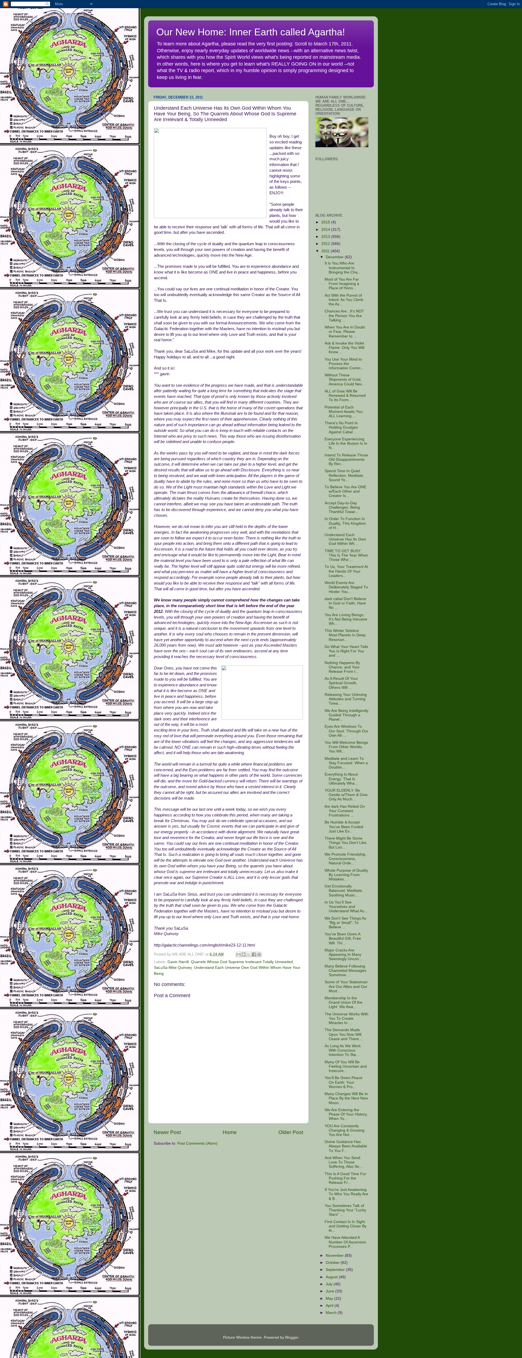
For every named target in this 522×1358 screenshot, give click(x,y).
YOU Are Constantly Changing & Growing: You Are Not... (345, 1130)
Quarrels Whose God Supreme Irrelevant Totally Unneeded (242, 962)
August (332, 1277)
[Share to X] (248, 954)
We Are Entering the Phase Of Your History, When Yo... (346, 1114)
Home (230, 1132)
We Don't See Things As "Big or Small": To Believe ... (345, 922)
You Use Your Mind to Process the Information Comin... (344, 363)
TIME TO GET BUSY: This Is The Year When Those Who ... (346, 555)
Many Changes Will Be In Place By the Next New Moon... (346, 1098)
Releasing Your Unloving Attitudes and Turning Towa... (346, 699)
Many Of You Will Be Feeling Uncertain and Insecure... (346, 1066)
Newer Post (167, 1132)
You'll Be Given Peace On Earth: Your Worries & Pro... (343, 1082)
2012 (326, 244)
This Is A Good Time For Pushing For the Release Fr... (345, 1178)
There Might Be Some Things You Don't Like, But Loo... (346, 842)
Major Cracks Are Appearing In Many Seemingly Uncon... (343, 954)
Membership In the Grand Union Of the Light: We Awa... (343, 1002)
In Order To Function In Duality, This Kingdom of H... (345, 523)
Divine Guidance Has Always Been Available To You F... (346, 1146)
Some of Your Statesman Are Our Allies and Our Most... (346, 986)
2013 (326, 237)
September (336, 1270)
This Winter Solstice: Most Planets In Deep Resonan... (345, 635)
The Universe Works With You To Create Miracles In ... (346, 1018)
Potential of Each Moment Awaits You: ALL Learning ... (344, 411)
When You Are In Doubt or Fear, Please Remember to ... (345, 331)
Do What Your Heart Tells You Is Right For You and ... (346, 651)
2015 (326, 222)
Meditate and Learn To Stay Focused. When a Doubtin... (346, 763)
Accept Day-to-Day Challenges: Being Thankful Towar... (342, 507)
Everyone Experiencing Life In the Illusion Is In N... (346, 443)
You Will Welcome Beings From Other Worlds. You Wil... (346, 747)
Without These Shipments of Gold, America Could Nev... (345, 379)
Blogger (291, 1337)
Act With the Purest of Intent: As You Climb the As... (344, 299)
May (330, 1298)
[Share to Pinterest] (259, 954)
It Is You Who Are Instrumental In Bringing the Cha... (343, 267)
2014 (326, 230)
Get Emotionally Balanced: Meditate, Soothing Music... (344, 890)
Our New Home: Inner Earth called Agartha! (250, 32)
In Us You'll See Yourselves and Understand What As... (346, 906)
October (333, 1263)
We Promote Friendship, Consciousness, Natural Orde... (345, 858)
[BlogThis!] (243, 954)
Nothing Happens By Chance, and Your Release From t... (342, 667)
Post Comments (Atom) (197, 1143)
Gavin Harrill (178, 962)
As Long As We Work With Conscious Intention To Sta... (343, 1050)
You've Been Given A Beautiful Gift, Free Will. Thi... (343, 938)
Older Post (290, 1132)
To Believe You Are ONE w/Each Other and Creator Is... (345, 491)
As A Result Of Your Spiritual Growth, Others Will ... (341, 683)
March (332, 1313)
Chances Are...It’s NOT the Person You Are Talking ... (344, 315)
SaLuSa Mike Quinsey (173, 968)
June (330, 1291)
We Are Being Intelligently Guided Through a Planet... (346, 715)
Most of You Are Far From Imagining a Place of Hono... (342, 283)
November (335, 1255)
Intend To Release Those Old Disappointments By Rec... (346, 459)
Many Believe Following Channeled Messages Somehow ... (345, 970)
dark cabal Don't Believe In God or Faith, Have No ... (345, 603)
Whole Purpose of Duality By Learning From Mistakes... (346, 874)
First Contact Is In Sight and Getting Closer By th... (345, 1226)
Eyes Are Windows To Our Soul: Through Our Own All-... (346, 730)
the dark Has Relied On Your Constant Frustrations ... (345, 810)
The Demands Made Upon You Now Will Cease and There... (343, 1034)
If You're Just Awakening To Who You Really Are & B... (346, 1194)
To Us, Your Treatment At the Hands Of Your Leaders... (346, 571)
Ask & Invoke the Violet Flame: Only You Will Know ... (344, 347)
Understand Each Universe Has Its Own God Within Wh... (345, 539)
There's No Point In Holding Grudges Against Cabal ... (341, 427)
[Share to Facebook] (254, 954)
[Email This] (238, 954)
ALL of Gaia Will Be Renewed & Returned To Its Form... (345, 395)
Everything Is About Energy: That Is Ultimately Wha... (341, 778)
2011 (326, 251)
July (330, 1284)
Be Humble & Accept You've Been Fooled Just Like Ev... (344, 826)
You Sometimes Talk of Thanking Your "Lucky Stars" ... (345, 1210)
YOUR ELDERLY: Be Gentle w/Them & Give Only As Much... (346, 794)
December (335, 257)
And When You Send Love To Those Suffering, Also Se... (343, 1162)
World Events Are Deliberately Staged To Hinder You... (346, 587)
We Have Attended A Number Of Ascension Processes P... (345, 1242)
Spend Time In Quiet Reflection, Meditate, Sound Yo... (344, 475)
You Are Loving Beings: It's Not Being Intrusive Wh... (346, 619)
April (330, 1306)
